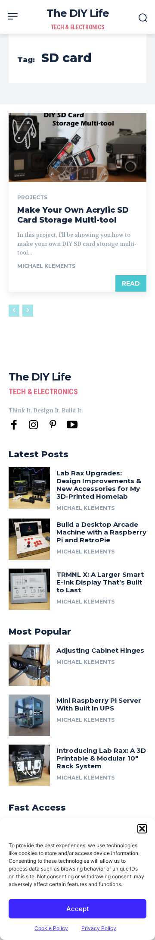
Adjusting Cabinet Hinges (100, 650)
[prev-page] (14, 311)
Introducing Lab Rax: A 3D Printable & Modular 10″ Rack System (101, 758)
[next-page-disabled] (27, 311)
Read (131, 283)
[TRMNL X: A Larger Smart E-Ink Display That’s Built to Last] (29, 589)
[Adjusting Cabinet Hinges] (29, 665)
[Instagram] (33, 425)
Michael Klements (46, 266)
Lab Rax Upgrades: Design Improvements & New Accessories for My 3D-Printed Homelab (98, 484)
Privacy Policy (98, 928)
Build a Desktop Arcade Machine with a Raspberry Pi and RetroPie (101, 532)
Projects (32, 197)
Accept (77, 909)
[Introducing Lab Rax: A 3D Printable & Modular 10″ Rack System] (29, 765)
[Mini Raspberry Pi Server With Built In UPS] (29, 715)
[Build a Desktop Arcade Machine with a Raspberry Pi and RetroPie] (29, 539)
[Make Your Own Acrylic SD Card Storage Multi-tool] (77, 147)
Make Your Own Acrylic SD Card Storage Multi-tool (73, 215)
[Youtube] (72, 425)
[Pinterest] (52, 425)
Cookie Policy (51, 928)
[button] (142, 828)
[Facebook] (14, 425)
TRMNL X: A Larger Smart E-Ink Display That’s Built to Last (100, 582)
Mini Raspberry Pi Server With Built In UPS (98, 704)
